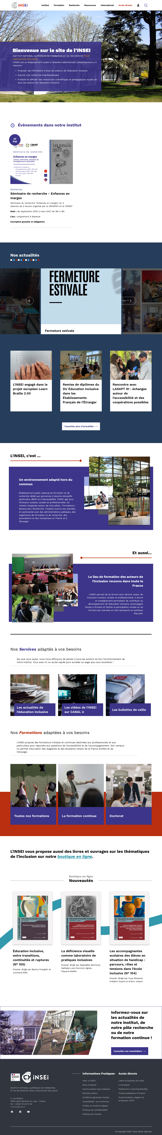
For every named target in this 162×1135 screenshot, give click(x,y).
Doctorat (116, 816)
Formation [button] (59, 5)
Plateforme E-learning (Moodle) (133, 1089)
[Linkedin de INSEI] (20, 1111)
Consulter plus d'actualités (79, 426)
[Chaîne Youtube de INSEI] (28, 1111)
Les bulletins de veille (129, 710)
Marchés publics (90, 1093)
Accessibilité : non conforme (96, 1101)
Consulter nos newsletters (128, 1051)
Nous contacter (90, 1085)
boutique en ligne (74, 856)
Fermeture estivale (59, 331)
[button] (146, 5)
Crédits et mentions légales (95, 1106)
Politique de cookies (92, 1114)
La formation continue (79, 816)
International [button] (107, 5)
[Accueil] (23, 5)
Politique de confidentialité (95, 1110)
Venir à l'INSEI (89, 1081)
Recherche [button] (74, 5)
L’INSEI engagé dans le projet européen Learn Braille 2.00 (30, 389)
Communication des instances (96, 1089)
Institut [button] (45, 5)
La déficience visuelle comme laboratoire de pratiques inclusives (78, 955)
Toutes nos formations (31, 816)
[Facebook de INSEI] (12, 1111)
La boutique (124, 1085)
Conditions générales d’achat (96, 1097)
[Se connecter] (138, 5)
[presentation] (30, 300)
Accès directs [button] (125, 5)
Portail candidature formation (132, 1093)
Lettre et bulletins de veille (131, 1081)
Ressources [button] (90, 5)
